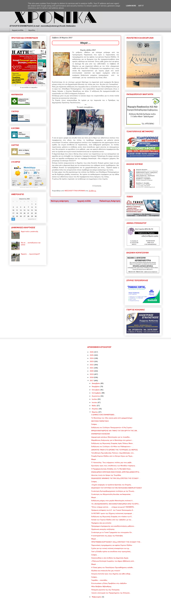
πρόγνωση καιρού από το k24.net (29, 187)
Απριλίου (95, 409)
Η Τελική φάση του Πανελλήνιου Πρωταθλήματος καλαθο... (112, 567)
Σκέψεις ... (95, 424)
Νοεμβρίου (96, 386)
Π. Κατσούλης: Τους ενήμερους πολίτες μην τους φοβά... (112, 462)
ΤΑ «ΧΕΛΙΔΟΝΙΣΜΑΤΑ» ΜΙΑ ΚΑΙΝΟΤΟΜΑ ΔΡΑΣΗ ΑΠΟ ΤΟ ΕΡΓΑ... (115, 504)
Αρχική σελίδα (17, 30)
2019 (92, 374)
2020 (92, 371)
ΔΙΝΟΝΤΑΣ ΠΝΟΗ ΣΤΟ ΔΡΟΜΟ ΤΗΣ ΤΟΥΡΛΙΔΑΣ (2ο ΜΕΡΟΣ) (114, 450)
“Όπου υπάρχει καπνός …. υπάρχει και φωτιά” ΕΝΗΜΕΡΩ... (113, 507)
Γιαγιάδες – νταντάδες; (99, 580)
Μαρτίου (95, 412)
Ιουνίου (95, 402)
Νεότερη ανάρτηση (60, 201)
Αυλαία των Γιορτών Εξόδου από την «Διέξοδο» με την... (111, 520)
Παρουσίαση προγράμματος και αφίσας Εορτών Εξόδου (111, 545)
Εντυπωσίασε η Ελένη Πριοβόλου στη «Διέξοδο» (109, 583)
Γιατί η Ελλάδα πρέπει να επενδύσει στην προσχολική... (111, 551)
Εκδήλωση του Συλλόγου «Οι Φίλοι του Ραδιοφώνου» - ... (112, 446)
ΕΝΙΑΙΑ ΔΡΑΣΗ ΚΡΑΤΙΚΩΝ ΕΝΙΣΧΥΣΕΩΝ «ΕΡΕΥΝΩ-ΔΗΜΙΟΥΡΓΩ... (115, 472)
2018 (92, 377)
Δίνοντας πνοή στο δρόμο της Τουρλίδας (106, 475)
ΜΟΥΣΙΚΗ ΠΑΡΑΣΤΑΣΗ (100, 421)
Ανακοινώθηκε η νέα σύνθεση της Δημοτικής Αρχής (109, 558)
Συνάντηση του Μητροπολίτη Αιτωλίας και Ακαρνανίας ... (111, 494)
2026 (92, 352)
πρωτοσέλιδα (25, 87)
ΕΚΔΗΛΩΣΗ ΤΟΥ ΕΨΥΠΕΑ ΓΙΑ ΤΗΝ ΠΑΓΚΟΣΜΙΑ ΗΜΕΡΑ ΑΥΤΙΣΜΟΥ (116, 488)
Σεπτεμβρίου (97, 393)
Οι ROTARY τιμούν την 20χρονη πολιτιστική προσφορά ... (112, 513)
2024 (92, 358)
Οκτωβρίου (96, 390)
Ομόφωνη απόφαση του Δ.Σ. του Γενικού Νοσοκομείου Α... (112, 510)
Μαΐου (94, 406)
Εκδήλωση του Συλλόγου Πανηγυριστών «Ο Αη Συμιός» (111, 427)
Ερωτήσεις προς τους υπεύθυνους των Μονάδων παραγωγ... (113, 466)
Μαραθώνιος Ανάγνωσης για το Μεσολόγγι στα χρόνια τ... (112, 440)
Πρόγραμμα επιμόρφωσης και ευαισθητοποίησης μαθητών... (113, 526)
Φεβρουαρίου (97, 597)
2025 (92, 355)
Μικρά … (94, 459)
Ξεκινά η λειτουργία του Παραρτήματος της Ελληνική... (111, 593)
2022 (92, 365)
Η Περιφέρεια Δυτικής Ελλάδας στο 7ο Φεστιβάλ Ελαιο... (111, 469)
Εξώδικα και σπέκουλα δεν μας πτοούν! (105, 571)
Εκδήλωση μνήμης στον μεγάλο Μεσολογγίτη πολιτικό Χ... (112, 500)
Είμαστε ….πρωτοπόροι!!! (30, 254)
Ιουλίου (95, 399)
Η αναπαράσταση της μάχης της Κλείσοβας (107, 536)
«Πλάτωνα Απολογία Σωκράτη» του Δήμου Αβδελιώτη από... (113, 561)
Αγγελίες (31, 30)
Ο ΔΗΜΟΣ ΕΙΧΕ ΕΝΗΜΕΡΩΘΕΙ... (103, 415)
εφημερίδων (34, 87)
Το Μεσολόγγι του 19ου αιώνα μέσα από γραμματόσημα (111, 418)
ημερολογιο (32, 219)
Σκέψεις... (94, 577)
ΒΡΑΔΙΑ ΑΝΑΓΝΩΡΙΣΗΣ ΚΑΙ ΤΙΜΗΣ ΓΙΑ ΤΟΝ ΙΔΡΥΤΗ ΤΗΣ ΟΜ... (114, 431)
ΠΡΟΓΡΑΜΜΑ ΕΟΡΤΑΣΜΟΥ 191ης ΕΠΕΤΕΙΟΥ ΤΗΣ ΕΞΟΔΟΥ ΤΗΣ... (116, 542)
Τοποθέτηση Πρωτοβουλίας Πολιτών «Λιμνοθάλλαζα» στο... (113, 453)
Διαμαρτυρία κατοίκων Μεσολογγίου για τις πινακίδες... (111, 437)
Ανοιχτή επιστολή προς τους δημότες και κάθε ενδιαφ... (111, 574)
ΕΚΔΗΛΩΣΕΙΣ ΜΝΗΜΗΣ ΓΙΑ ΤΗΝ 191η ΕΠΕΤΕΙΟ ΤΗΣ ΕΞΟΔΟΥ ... (115, 478)
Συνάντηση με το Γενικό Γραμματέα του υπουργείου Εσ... (112, 532)
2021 (92, 368)
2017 (92, 380)
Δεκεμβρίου (96, 383)
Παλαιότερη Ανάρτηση (109, 201)
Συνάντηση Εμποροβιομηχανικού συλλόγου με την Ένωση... (113, 491)
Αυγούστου (96, 396)
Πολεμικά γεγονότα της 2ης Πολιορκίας (105, 590)
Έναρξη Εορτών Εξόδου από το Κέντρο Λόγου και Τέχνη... (112, 456)
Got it (141, 6)
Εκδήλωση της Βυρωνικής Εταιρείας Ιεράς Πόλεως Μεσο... (112, 443)
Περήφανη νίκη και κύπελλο (101, 523)
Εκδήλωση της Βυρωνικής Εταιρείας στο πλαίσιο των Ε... (112, 516)
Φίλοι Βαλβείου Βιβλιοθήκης (101, 586)
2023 (92, 361)
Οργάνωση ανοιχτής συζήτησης (103, 529)
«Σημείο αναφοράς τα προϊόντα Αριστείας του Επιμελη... (111, 485)
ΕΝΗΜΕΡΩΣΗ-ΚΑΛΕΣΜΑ (100, 434)
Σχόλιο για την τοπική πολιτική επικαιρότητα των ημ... (110, 548)
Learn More (131, 6)
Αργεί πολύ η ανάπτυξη (29, 231)
